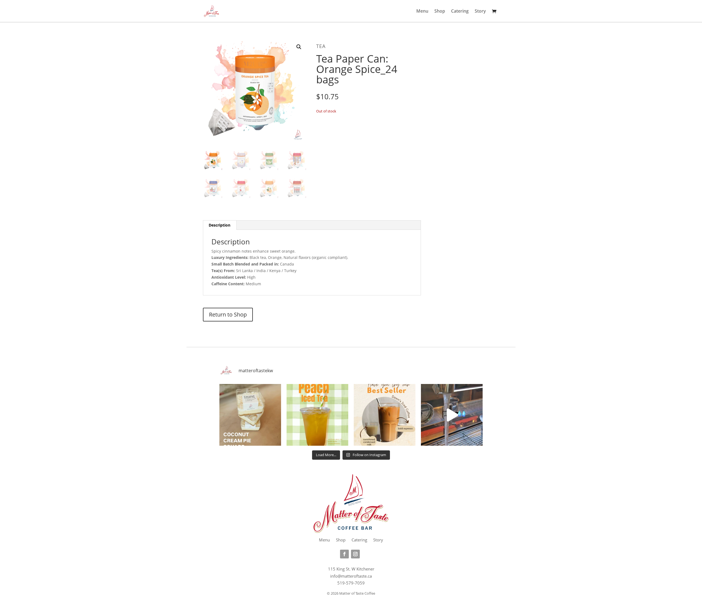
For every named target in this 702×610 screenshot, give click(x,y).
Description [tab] (219, 225)
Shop (439, 11)
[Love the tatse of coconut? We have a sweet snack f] (250, 415)
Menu (422, 11)
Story (480, 11)
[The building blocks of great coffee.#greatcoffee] (452, 415)
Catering (460, 11)
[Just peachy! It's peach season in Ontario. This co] (317, 415)
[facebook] (344, 554)
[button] (299, 47)
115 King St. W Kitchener (351, 569)
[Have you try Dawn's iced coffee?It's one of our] (384, 415)
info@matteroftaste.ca (351, 576)
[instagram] (355, 554)
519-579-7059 (351, 583)
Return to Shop (228, 314)
